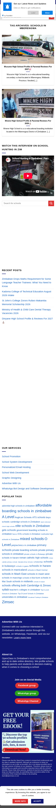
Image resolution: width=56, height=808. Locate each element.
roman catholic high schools (33, 557)
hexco (14, 534)
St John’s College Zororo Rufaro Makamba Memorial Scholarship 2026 (24, 302)
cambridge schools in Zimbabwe (25, 522)
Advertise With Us (11, 483)
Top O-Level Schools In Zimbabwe (31, 594)
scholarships (38, 562)
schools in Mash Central (37, 570)
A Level (8, 517)
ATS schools (38, 517)
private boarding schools (25, 550)
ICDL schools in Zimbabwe (29, 534)
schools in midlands (23, 581)
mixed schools (32, 539)
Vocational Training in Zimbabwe (38, 597)
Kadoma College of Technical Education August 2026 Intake (26, 293)
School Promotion (11, 456)
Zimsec (8, 602)
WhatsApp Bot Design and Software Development (28, 488)
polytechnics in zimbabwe (23, 545)
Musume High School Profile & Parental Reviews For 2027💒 (28, 68)
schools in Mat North (31, 578)
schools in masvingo (12, 578)
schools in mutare (39, 581)
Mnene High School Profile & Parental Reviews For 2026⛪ (28, 122)
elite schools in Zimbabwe (32, 526)
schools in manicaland (14, 569)
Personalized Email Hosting (16, 467)
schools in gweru (22, 566)
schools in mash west (38, 574)
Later (33, 12)
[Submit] (51, 203)
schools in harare (40, 565)
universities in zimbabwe (14, 597)
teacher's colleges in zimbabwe (25, 590)
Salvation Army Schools (25, 562)
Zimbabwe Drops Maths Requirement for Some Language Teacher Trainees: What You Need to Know (26, 283)
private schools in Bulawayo (34, 554)
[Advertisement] (28, 237)
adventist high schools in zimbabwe (18, 506)
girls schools (9, 530)
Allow (47, 12)
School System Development (17, 462)
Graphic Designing (11, 478)
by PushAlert (8, 15)
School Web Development (15, 472)
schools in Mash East (14, 573)
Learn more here (22, 637)
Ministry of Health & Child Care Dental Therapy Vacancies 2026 (26, 311)
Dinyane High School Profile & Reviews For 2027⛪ (27, 320)
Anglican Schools (23, 517)
